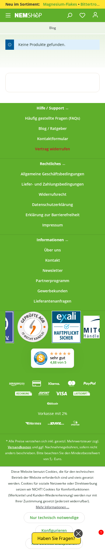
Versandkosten (19, 447)
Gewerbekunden (52, 290)
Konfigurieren (54, 530)
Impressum (52, 224)
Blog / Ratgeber (52, 128)
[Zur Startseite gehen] (28, 15)
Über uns (52, 250)
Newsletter (53, 270)
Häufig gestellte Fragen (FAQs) (52, 118)
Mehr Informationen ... (52, 507)
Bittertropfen (92, 4)
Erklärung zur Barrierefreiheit (53, 214)
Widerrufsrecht (52, 194)
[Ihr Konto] (95, 16)
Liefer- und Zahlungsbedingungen (53, 184)
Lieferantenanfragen (52, 301)
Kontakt (52, 260)
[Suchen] (69, 15)
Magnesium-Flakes (60, 4)
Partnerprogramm (52, 280)
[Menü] (9, 15)
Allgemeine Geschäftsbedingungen (52, 173)
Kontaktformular (52, 138)
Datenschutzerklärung (52, 204)
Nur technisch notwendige (54, 517)
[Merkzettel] (82, 15)
